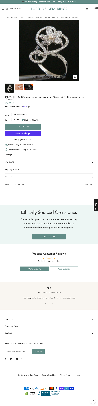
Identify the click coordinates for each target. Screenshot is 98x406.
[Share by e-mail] (23, 184)
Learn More (49, 236)
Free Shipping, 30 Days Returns (20, 144)
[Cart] (95, 9)
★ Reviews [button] (95, 205)
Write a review (34, 268)
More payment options (23, 139)
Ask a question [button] (64, 268)
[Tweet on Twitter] (19, 184)
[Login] (87, 9)
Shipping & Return (13, 169)
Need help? (88, 184)
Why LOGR (9, 162)
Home (7, 17)
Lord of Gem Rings (31, 375)
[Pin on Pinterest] (15, 184)
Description (10, 155)
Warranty (9, 177)
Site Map (77, 375)
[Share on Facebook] (12, 184)
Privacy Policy (65, 375)
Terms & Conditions (49, 375)
